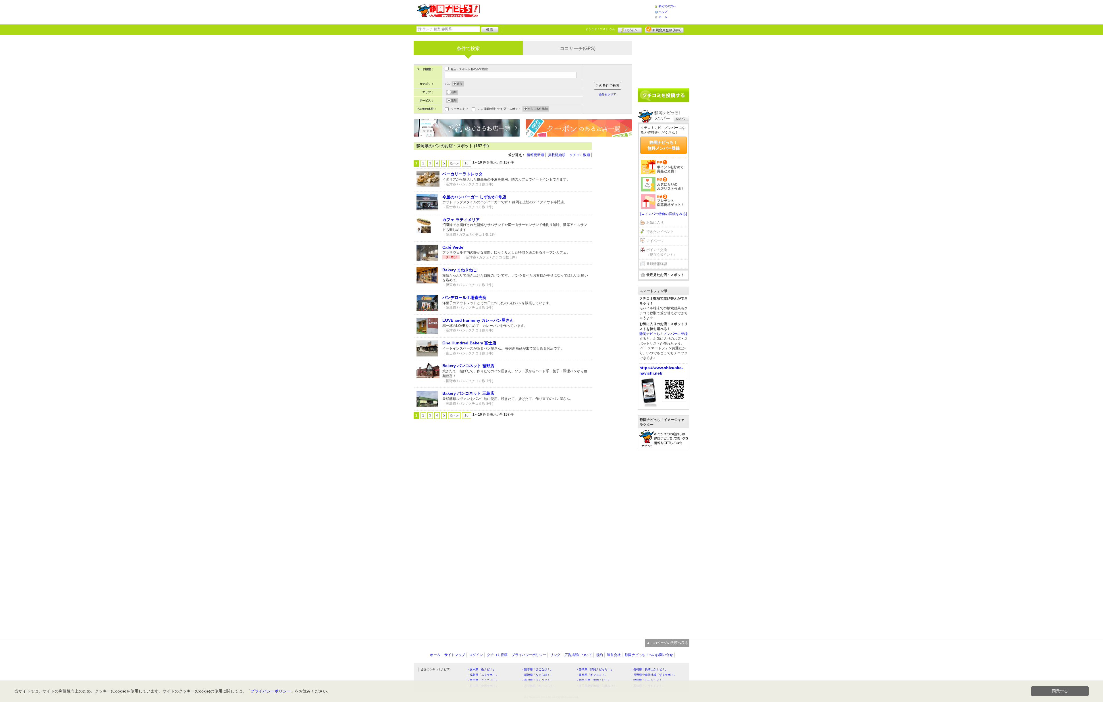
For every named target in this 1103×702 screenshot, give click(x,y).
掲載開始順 (556, 155)
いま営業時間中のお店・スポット (499, 108)
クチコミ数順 (579, 155)
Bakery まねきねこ (459, 270)
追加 (459, 83)
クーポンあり (459, 108)
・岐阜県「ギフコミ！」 (592, 674)
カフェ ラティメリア (461, 219)
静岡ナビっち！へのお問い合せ (649, 655)
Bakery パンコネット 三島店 (468, 393)
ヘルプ (663, 11)
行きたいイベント (660, 232)
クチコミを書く (663, 95)
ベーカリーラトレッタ (462, 174)
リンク (555, 655)
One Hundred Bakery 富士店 (469, 343)
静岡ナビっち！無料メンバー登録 (663, 145)
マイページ (655, 241)
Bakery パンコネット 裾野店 (468, 365)
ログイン (630, 29)
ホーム (663, 17)
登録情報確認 (656, 264)
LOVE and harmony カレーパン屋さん (478, 320)
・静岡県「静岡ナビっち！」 (594, 669)
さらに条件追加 (538, 108)
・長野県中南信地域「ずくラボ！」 (653, 674)
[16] (466, 163)
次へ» (454, 164)
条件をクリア (607, 94)
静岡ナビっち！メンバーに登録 (663, 334)
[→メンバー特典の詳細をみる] (663, 214)
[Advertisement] (567, 11)
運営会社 (614, 655)
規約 (599, 655)
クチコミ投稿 (497, 655)
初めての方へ (667, 6)
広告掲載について (578, 655)
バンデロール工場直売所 (464, 297)
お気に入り (655, 222)
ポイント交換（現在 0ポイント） (661, 252)
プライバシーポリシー (529, 655)
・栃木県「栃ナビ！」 (481, 669)
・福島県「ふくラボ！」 (482, 674)
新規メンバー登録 (664, 29)
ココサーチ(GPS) (577, 48)
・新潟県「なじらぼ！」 (537, 674)
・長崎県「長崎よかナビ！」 (649, 669)
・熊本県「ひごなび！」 (537, 669)
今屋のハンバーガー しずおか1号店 (474, 197)
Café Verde (452, 247)
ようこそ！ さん (600, 28)
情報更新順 (535, 155)
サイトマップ (454, 655)
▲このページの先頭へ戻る (667, 643)
